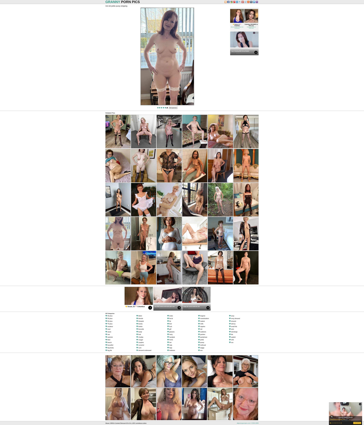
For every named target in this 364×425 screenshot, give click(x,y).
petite (202, 340)
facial (171, 318)
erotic (171, 316)
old (201, 329)
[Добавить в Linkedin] (237, 2)
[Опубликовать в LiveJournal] (240, 2)
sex (201, 350)
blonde (140, 318)
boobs (140, 324)
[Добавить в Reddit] (245, 2)
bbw (108, 340)
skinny (233, 324)
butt (139, 334)
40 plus (109, 316)
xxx (232, 342)
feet (170, 324)
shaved (233, 321)
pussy (202, 342)
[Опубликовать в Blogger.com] (225, 2)
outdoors (203, 332)
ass (108, 334)
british (140, 326)
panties (202, 334)
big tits (109, 350)
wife (232, 340)
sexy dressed (235, 318)
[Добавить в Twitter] (254, 2)
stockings (234, 332)
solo (232, 329)
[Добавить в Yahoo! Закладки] (257, 2)
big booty (110, 348)
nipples (202, 326)
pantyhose (203, 337)
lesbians (172, 350)
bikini (140, 316)
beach (109, 342)
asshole (110, 337)
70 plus (109, 324)
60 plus (109, 321)
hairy (171, 334)
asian (109, 332)
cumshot (141, 345)
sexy (232, 316)
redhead (203, 345)
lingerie (202, 316)
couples (141, 342)
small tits (234, 326)
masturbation (204, 318)
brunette (141, 329)
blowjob (141, 321)
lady (170, 345)
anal (108, 329)
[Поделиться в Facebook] (228, 2)
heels (171, 340)
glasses (172, 332)
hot (170, 342)
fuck (170, 326)
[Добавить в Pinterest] (243, 2)
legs (170, 348)
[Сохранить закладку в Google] (231, 2)
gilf (170, 329)
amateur (110, 326)
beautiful (110, 345)
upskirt (233, 337)
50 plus (109, 318)
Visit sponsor (173, 107)
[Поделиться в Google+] (234, 2)
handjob (172, 337)
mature (202, 321)
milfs (201, 324)
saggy (202, 348)
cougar (140, 340)
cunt (139, 348)
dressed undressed (144, 350)
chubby (140, 337)
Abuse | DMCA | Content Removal (115, 423)
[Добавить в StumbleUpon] (248, 2)
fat (170, 321)
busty (140, 332)
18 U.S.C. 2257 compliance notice (136, 423)
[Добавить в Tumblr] (251, 2)
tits (232, 334)
